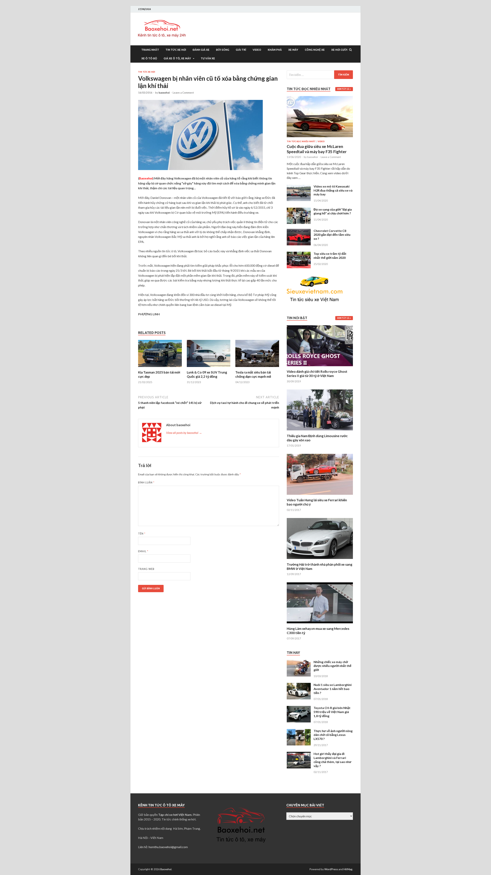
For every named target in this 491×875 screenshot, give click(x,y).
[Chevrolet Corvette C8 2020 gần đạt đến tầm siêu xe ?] (299, 231)
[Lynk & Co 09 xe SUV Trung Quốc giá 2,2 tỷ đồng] (209, 368)
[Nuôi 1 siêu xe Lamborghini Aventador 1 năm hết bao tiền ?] (299, 685)
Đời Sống (222, 49)
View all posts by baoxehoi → (184, 432)
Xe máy (293, 49)
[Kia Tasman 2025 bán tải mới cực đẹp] (160, 368)
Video (257, 49)
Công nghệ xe (315, 49)
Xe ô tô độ (149, 58)
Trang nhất (150, 49)
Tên (141, 533)
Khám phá (275, 49)
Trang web (146, 568)
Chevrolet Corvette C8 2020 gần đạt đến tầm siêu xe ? (332, 235)
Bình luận (146, 482)
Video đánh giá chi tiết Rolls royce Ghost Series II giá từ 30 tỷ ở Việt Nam (317, 373)
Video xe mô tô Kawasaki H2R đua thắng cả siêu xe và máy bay (333, 190)
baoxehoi (164, 92)
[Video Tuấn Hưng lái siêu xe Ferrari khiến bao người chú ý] (320, 495)
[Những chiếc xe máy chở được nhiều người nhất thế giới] (299, 662)
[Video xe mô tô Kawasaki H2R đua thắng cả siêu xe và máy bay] (299, 186)
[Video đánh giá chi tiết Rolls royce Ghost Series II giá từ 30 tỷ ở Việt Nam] (320, 367)
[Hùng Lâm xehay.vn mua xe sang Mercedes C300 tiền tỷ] (320, 624)
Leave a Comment (183, 92)
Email (143, 551)
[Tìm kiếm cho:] (320, 74)
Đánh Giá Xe (201, 49)
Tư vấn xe (208, 58)
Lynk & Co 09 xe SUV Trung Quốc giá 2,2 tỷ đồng (207, 374)
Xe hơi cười (339, 49)
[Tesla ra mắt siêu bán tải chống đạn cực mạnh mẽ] (257, 368)
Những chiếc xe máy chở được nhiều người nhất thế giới (332, 666)
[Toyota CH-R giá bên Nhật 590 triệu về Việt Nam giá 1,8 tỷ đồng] (299, 708)
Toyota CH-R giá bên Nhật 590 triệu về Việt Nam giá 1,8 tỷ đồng (332, 712)
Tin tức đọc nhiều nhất (301, 141)
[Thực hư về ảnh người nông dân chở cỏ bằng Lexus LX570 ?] (299, 731)
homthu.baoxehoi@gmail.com (168, 847)
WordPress (331, 869)
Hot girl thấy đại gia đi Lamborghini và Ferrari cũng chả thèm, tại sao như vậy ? (332, 759)
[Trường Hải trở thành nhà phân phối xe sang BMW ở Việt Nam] (320, 560)
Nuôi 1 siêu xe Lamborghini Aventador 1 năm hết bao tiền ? (333, 689)
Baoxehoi (165, 869)
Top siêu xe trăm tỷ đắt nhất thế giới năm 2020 (330, 255)
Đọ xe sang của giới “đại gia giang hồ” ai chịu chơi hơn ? (333, 211)
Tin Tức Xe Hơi (176, 49)
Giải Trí (241, 49)
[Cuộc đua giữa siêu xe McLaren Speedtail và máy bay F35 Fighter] (320, 98)
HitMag (348, 869)
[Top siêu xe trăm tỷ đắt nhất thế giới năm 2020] (299, 254)
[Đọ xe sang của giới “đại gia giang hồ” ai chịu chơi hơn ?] (299, 210)
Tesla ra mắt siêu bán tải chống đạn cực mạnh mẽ (253, 374)
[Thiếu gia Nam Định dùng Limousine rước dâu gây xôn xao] (320, 431)
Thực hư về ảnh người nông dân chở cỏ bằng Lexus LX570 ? (333, 735)
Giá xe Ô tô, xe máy (177, 58)
